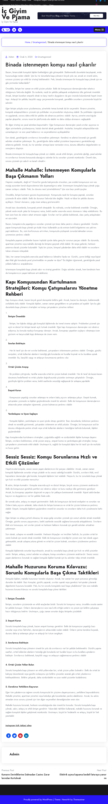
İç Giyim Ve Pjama (16, 14)
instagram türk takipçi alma (18, 725)
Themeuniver (79, 799)
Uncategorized (39, 42)
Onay (51, 5)
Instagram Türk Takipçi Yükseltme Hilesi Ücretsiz (21, 5)
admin (14, 754)
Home (27, 42)
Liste (45, 5)
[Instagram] (96, 4)
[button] (99, 30)
